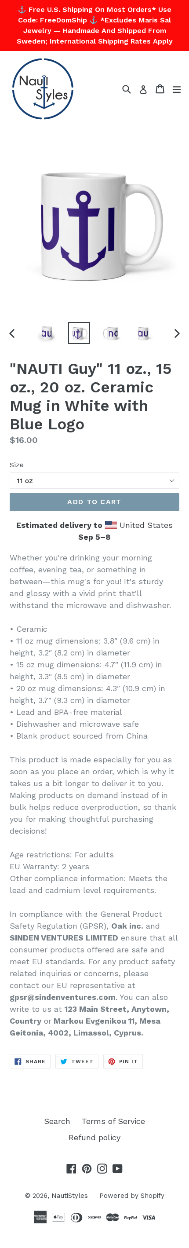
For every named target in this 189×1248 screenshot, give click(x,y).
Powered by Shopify (131, 1196)
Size (17, 465)
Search (57, 1121)
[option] (47, 333)
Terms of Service (113, 1121)
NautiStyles (69, 1196)
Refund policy (94, 1137)
